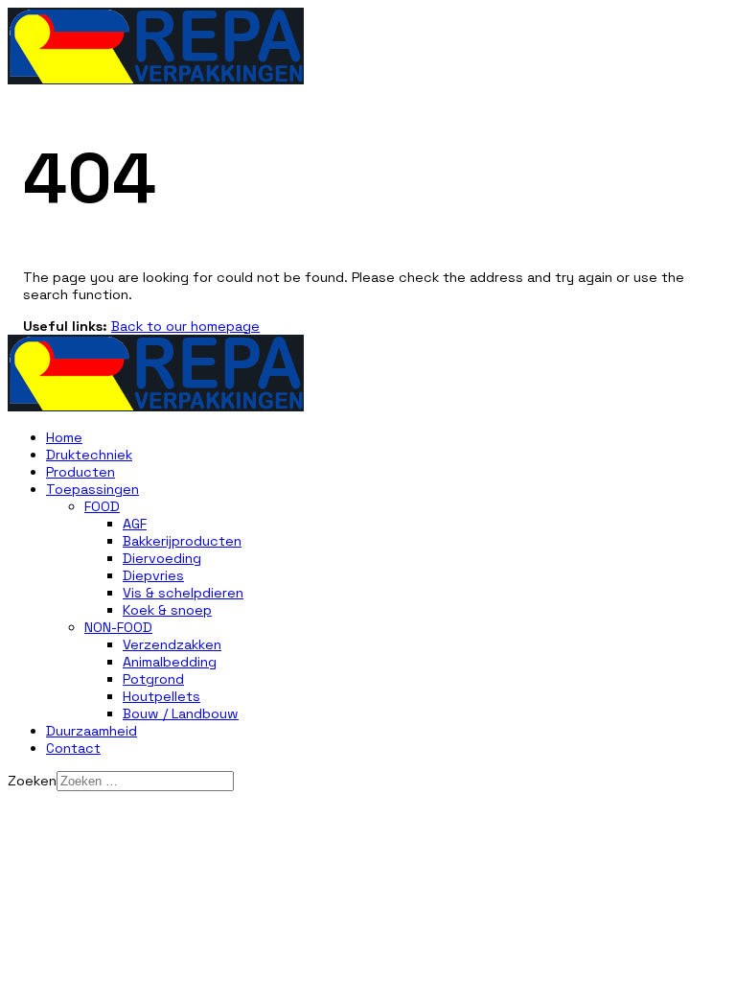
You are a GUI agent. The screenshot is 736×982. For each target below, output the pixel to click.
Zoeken (32, 780)
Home (64, 437)
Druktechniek (89, 454)
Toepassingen (92, 489)
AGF (135, 523)
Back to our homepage (185, 326)
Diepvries (153, 575)
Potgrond (153, 679)
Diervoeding (162, 558)
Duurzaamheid (91, 730)
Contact (73, 748)
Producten (80, 471)
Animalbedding (170, 661)
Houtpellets (161, 696)
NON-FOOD (118, 627)
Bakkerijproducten (182, 540)
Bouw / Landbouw (181, 713)
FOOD (102, 506)
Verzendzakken (172, 644)
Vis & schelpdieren (183, 592)
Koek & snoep (167, 610)
